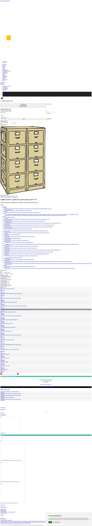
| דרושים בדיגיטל (11, 522)
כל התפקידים (7, 208)
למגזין (3, 80)
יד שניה (4, 73)
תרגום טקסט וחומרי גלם (9, 228)
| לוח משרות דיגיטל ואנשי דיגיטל (27, 521)
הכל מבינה (4, 69)
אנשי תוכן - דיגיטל (5, 218)
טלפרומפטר (41, 253)
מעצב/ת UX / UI (32, 244)
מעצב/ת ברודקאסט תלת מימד (73, 244)
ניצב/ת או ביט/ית (15, 259)
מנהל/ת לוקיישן (37, 253)
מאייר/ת (57, 215)
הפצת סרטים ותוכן (82, 263)
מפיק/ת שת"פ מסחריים (4, 361)
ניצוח (15, 230)
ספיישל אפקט (21, 232)
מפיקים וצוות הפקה (6, 235)
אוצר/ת (35, 212)
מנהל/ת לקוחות (39, 251)
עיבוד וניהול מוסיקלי (11, 230)
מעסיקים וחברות (5, 88)
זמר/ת (35, 230)
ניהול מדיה (59, 261)
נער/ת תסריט (29, 253)
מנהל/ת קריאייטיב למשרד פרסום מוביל (6, 323)
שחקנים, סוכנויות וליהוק (6, 258)
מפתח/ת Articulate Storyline (20, 266)
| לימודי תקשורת (11, 521)
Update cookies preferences (5, 0)
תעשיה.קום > (2, 518)
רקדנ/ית (34, 268)
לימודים (4, 78)
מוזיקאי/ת (28, 230)
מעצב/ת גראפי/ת (57, 244)
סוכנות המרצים (5, 70)
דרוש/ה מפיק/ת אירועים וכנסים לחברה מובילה (7, 327)
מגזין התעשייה (5, 87)
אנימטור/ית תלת (62, 214)
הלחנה (42, 230)
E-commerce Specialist (25, 261)
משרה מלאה (2, 292)
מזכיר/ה (65, 263)
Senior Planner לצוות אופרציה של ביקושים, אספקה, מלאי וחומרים (11, 293)
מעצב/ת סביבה (37, 215)
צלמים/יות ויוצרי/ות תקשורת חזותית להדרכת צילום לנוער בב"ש (10, 298)
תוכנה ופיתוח (5, 265)
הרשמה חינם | (5, 61)
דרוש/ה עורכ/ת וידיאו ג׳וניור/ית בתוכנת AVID (7, 311)
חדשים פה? (23, 105)
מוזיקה (4, 229)
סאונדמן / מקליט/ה (24, 253)
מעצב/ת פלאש (32, 215)
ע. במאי (44, 268)
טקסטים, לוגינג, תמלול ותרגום (7, 227)
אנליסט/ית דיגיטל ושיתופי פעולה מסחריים (7, 339)
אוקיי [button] (50, 522)
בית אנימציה (46, 214)
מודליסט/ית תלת (53, 215)
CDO (12, 238)
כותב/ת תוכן (41, 219)
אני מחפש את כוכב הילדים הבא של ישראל (7, 288)
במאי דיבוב (26, 248)
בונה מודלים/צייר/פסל (33, 232)
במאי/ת (14, 268)
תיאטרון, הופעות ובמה (6, 267)
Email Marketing (32, 261)
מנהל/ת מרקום (46, 263)
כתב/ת (28, 242)
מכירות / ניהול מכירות (60, 263)
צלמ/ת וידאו (7, 255)
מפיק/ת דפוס (22, 242)
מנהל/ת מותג (50, 263)
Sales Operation (45, 261)
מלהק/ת (19, 259)
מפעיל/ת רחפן (18, 255)
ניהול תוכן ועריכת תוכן (27, 219)
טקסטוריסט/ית (60, 215)
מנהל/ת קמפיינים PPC (4, 369)
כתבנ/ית (25, 242)
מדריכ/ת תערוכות (31, 212)
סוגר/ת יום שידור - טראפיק (4, 358)
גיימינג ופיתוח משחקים (6, 224)
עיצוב (3, 243)
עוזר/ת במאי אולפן (49, 208)
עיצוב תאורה (37, 268)
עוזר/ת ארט (17, 232)
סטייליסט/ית (10, 210)
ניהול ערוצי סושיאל (17, 240)
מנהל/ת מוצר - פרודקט (12, 234)
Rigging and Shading (12, 214)
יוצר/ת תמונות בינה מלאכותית (18, 223)
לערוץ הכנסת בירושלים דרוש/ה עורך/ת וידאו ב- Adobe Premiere (10, 315)
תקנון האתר (10, 520)
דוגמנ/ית (25, 259)
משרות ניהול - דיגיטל (6, 237)
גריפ (44, 253)
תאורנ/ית (6, 253)
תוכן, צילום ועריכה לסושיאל (9, 240)
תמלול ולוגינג (15, 228)
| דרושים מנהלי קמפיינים (18, 521)
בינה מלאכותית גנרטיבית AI (7, 222)
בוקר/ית (16, 268)
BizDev (10, 238)
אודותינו (6, 520)
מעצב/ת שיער (20, 210)
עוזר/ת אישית (7, 264)
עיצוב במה (41, 268)
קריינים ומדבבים (7, 248)
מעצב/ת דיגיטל (52, 244)
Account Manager (12, 261)
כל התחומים (4, 206)
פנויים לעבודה (5, 76)
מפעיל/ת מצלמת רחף (30, 255)
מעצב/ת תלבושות (15, 210)
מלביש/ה (23, 210)
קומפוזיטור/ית (7, 215)
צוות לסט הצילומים (6, 252)
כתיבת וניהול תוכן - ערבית (35, 219)
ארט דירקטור (43, 232)
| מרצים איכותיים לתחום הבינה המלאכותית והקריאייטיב (9, 523)
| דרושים (6, 522)
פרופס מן (9, 232)
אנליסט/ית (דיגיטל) (8, 217)
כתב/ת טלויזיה (31, 221)
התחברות (4, 62)
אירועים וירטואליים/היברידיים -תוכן (18, 226)
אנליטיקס (4, 216)
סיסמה (2, 115)
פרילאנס (1, 287)
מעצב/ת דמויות (42, 215)
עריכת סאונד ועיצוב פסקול (14, 248)
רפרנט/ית (6, 246)
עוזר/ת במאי (11, 236)
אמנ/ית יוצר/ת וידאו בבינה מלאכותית (50, 223)
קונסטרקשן (6, 232)
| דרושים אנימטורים (36, 521)
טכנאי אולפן (16, 257)
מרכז (1, 289)
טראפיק (18, 246)
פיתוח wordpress (28, 266)
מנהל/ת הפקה (28, 236)
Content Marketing (18, 261)
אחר (37, 214)
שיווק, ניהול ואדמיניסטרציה (7, 262)
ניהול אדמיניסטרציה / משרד (25, 263)
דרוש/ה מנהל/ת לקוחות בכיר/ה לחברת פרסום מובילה (8, 319)
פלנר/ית (19, 251)
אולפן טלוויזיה (5, 207)
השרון (1, 312)
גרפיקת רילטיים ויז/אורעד (14, 244)
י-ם (0, 316)
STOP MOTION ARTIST (20, 214)
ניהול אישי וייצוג (18, 263)
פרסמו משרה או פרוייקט (6, 86)
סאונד (46, 268)
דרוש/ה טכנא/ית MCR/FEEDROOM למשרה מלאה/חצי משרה (10, 344)
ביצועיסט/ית (20, 244)
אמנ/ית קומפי (42, 223)
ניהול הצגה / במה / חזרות (51, 268)
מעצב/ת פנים (48, 244)
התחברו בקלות (49, 104)
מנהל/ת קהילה (22, 240)
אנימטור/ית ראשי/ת (68, 214)
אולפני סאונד (30, 248)
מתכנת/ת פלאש (16, 215)
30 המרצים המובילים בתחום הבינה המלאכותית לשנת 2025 (10, 481)
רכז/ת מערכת (14, 221)
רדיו (3, 256)
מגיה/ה (21, 228)
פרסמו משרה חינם (3, 278)
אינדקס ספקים (5, 79)
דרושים (4, 66)
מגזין (3, 68)
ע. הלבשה (6, 210)
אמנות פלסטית (5, 211)
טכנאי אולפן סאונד (22, 248)
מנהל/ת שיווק (32, 263)
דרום (1, 299)
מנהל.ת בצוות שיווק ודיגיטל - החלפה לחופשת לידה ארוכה (9, 349)
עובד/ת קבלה (15, 212)
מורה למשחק (22, 259)
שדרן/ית (6, 257)
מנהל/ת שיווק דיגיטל (64, 261)
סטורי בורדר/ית (11, 215)
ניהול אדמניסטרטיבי (20, 212)
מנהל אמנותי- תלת (47, 215)
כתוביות (26, 228)
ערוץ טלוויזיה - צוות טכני (6, 245)
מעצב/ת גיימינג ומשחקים (64, 244)
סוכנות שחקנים (9, 259)
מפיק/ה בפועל (24, 236)
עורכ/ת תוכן (23, 221)
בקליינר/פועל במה (10, 268)
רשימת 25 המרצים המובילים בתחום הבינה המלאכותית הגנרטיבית (11, 460)
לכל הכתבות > (2, 504)
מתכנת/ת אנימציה (22, 215)
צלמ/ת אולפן (44, 208)
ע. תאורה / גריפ (18, 253)
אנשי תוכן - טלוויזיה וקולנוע (7, 220)
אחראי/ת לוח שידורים (30, 246)
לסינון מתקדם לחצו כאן (4, 275)
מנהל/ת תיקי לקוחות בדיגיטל (5, 365)
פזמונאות (6, 230)
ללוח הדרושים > (3, 407)
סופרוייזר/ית (22, 251)
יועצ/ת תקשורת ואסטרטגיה (74, 263)
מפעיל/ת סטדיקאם (24, 255)
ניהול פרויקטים (7, 226)
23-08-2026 (2, 295)
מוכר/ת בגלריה (25, 212)
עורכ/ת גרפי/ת (15, 242)
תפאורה (40, 208)
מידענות (10, 226)
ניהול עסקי (10, 263)
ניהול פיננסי (7, 263)
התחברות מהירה (3, 82)
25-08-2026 (2, 307)
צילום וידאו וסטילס (6, 254)
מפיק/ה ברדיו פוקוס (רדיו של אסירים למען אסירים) (8, 302)
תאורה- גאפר (10, 253)
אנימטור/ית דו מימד (34, 214)
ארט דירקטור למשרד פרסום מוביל (6, 331)
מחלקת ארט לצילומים (6, 231)
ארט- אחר (39, 232)
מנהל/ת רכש (36, 263)
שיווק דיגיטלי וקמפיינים (6, 260)
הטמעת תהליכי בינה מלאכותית (28, 223)
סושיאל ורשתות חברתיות (7, 239)
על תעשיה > (2, 412)
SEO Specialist (50, 261)
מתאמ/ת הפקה (15, 236)
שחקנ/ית (6, 259)
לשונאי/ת (23, 228)
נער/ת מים (33, 253)
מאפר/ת (26, 210)
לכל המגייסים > (2, 433)
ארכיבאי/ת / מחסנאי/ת (23, 246)
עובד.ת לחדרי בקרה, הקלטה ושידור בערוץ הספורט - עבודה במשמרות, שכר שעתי (13, 305)
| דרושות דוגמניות (42, 521)
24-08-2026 (2, 290)
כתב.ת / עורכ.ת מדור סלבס (4, 354)
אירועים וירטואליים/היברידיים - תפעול (30, 226)
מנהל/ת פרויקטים (41, 263)
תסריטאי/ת (6, 221)
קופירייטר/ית (16, 251)
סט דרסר (28, 232)
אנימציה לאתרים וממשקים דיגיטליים (54, 214)
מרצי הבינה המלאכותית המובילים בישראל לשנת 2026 (9, 503)
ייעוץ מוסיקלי (32, 230)
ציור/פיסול (6, 212)
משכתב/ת (18, 228)
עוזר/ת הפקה (7, 236)
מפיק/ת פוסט (20, 236)
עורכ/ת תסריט (18, 221)
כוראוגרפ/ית (72, 268)
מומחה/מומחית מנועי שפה (9, 223)
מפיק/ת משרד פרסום (27, 251)
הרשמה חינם (5, 64)
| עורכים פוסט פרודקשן (4, 521)
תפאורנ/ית (25, 268)
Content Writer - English (13, 219)
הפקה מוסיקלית (38, 230)
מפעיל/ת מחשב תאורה (59, 268)
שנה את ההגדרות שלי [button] (56, 522)
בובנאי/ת (28, 259)
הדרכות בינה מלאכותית (36, 223)
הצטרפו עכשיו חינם (3, 286)
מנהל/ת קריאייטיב (34, 251)
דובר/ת (86, 263)
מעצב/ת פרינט (43, 244)
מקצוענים (4, 67)
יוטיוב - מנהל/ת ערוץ (46, 219)
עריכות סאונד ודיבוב (6, 247)
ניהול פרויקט (7, 234)
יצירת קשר (2, 520)
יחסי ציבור (68, 263)
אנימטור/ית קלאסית (75, 214)
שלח (48, 118)
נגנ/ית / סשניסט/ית (24, 230)
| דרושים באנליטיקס (32, 522)
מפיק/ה (11, 257)
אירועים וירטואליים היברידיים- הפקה (42, 226)
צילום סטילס (11, 255)
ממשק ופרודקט (5, 233)
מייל (46, 111)
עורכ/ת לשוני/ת (10, 242)
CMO (14, 238)
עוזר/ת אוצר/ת (10, 212)
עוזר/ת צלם (14, 255)
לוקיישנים (4, 77)
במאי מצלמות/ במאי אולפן (25, 208)
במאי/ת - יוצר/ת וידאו (37, 221)
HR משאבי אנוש (18, 238)
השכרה (4, 74)
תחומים (2, 204)
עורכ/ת (19, 242)
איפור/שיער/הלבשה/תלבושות (7, 209)
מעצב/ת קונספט (27, 215)
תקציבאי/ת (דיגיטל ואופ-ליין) (9, 251)
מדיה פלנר (69, 261)
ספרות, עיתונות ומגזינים (6, 241)
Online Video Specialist (39, 261)
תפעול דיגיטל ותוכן (20, 219)
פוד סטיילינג (13, 232)
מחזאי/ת (68, 268)
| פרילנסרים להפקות (17, 522)
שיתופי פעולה (5, 75)
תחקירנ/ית (10, 221)
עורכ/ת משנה (27, 221)
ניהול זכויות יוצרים (18, 230)
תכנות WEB (33, 266)
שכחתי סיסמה (3, 117)
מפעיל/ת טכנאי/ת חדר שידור (12, 246)
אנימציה (4, 213)
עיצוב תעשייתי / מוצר (38, 244)
